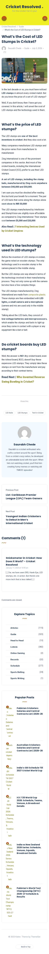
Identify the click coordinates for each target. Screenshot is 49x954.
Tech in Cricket (37, 413)
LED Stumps (22, 413)
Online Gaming (17, 653)
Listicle (14, 647)
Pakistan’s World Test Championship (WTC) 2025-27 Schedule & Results (29, 892)
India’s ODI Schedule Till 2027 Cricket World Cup (30, 769)
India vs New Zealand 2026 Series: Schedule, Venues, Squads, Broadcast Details (29, 849)
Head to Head (17, 640)
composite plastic (36, 294)
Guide (26, 48)
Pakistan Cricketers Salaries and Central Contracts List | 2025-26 (30, 711)
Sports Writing (17, 678)
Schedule (15, 666)
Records (14, 659)
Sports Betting (17, 672)
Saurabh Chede (14, 48)
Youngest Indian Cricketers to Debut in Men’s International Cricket (23, 520)
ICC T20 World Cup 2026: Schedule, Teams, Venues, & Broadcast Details (29, 802)
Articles (14, 628)
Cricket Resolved (24, 6)
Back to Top (25, 947)
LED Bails (9, 413)
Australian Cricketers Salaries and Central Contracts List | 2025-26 (30, 748)
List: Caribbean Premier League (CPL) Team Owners (24, 496)
